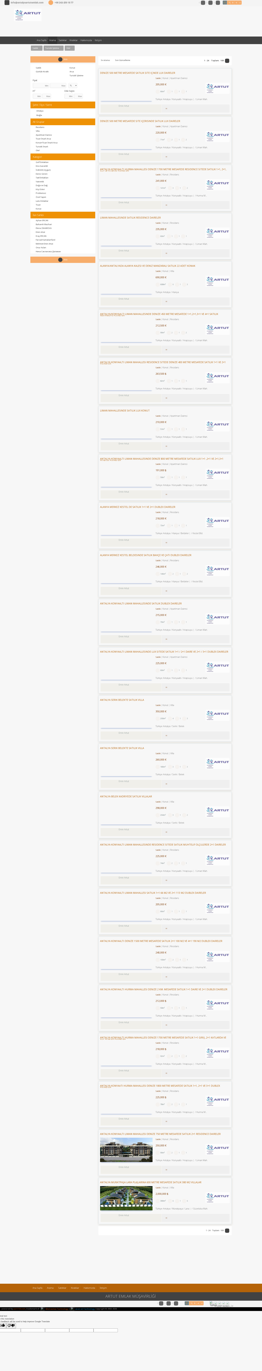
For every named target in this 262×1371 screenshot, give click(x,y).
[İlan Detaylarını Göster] (226, 108)
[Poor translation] (11, 1326)
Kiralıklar (74, 40)
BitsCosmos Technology (56, 1308)
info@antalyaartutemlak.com (27, 2)
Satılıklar (63, 40)
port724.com (19, 1308)
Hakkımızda (86, 40)
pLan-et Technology (85, 1308)
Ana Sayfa (41, 40)
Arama (52, 40)
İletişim (98, 40)
